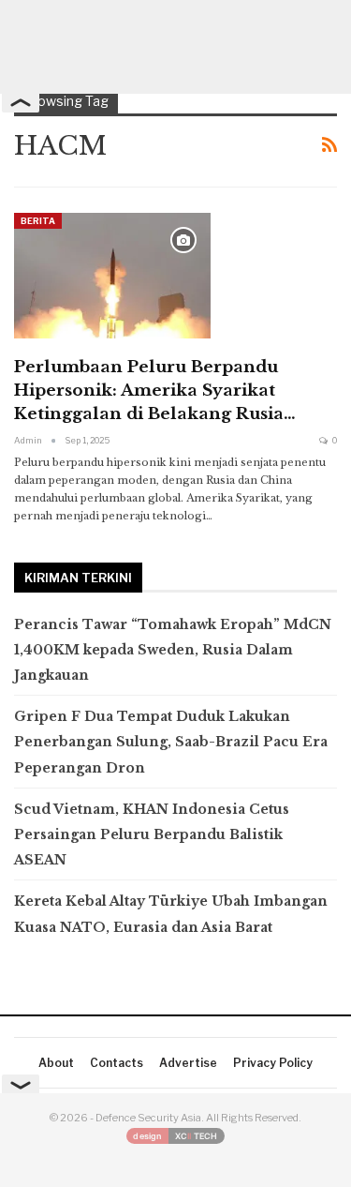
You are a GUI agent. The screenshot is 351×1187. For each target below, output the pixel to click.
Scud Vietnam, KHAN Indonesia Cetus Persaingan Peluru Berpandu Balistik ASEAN (151, 834)
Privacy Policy (273, 1063)
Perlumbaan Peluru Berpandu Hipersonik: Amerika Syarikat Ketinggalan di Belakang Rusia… (155, 390)
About (56, 1063)
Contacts (116, 1063)
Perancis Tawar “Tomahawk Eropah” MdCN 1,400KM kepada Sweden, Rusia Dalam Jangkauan (172, 650)
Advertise (188, 1063)
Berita (38, 221)
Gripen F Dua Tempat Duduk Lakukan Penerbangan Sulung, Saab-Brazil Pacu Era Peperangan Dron (171, 741)
